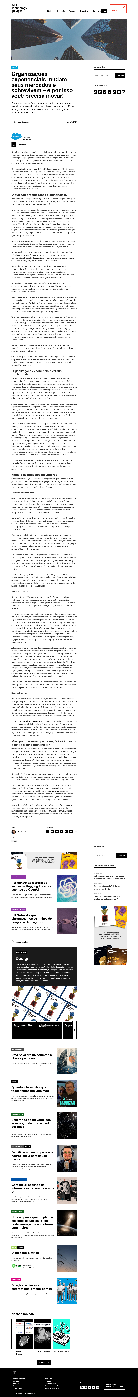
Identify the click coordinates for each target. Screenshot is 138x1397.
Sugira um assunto (52, 1386)
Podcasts (61, 11)
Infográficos (16, 1279)
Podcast (14, 1081)
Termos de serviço (52, 1388)
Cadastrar (120, 75)
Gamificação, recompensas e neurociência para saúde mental (32, 1155)
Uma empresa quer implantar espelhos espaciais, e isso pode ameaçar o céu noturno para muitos (32, 1222)
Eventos (16, 1383)
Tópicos (50, 11)
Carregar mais (44, 1362)
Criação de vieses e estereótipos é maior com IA (31, 1287)
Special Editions (19, 1378)
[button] (74, 1030)
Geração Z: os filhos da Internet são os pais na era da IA (32, 1188)
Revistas (72, 11)
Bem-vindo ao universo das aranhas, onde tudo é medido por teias (32, 1123)
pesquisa (20, 169)
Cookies (16, 1386)
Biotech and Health (17, 1049)
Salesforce (27, 139)
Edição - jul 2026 (21, 952)
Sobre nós (48, 1378)
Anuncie (48, 1381)
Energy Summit (28, 1267)
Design (23, 958)
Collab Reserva (50, 1383)
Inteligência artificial (18, 877)
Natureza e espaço (17, 1114)
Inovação (15, 67)
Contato (16, 1381)
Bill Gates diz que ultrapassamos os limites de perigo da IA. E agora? (31, 918)
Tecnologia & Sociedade (19, 1179)
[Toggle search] (94, 11)
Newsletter (84, 11)
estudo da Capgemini (32, 721)
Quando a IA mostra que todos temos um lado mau (30, 1089)
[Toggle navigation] (104, 11)
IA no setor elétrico (25, 1253)
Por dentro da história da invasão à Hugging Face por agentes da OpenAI (31, 886)
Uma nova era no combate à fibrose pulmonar (31, 1056)
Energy (14, 1247)
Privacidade (17, 1388)
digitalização (41, 258)
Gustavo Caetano (21, 122)
